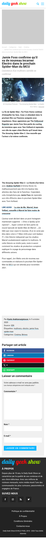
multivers (18, 328)
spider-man (8, 331)
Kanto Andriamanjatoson (17, 319)
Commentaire (10, 391)
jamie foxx (34, 328)
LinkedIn (10, 355)
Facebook (10, 351)
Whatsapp (11, 370)
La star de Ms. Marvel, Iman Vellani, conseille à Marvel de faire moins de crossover (21, 210)
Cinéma (17, 334)
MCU (11, 265)
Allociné (41, 107)
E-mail (7, 436)
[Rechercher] (38, 4)
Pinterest (11, 360)
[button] (42, 4)
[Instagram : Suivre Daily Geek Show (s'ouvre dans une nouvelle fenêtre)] (13, 499)
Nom (6, 424)
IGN (12, 325)
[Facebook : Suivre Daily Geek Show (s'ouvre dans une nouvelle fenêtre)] (5, 499)
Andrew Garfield (13, 186)
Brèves (24, 334)
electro (26, 328)
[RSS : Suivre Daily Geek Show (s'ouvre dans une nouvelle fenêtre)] (21, 499)
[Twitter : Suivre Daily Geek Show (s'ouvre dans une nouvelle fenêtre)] (29, 499)
